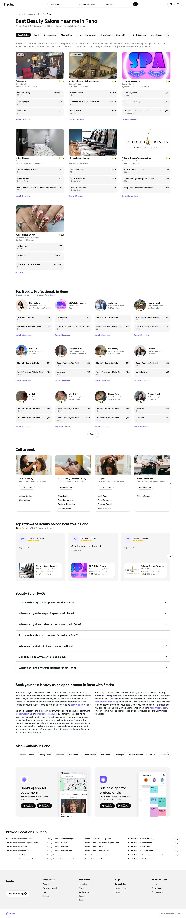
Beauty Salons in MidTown (57, 855)
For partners (83, 884)
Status (81, 900)
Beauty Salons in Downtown (17, 847)
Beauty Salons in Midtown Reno (18, 851)
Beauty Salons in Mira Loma (139, 847)
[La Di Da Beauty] (34, 483)
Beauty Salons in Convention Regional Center (102, 843)
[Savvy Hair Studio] (152, 483)
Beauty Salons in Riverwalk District (19, 859)
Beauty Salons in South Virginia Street (99, 839)
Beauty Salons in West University (141, 839)
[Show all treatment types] (168, 35)
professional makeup (45, 714)
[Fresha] (9, 4)
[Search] (135, 4)
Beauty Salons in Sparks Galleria (97, 855)
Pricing (81, 888)
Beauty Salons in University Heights (60, 839)
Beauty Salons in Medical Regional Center (22, 843)
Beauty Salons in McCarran (95, 859)
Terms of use (120, 892)
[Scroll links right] (180, 849)
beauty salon (77, 705)
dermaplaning (25, 714)
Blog (44, 892)
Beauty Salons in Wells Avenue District (62, 859)
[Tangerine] (113, 483)
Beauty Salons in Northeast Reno (59, 851)
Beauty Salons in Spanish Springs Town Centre (146, 855)
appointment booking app (107, 702)
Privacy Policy (120, 884)
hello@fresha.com (158, 708)
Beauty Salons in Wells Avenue (18, 855)
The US (41, 14)
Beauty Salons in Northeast (57, 847)
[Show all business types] (168, 754)
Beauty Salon (29, 14)
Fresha (26, 692)
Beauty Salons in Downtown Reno (19, 839)
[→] (170, 483)
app (66, 729)
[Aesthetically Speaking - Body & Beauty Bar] (73, 483)
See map (82, 26)
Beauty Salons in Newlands (57, 843)
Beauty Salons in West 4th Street (141, 843)
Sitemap (45, 896)
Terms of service (121, 888)
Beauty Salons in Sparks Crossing (141, 851)
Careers (45, 884)
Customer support (49, 888)
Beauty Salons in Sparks (94, 847)
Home (18, 14)
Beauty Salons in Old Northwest (97, 851)
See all (93, 434)
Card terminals (84, 892)
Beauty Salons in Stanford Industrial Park (144, 859)
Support (82, 896)
